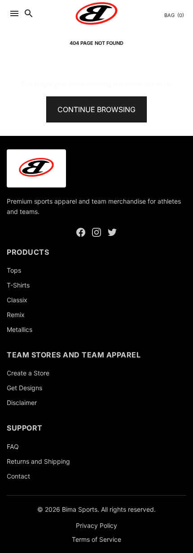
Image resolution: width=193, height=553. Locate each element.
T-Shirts (18, 285)
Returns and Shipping (38, 461)
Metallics (19, 329)
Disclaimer (22, 402)
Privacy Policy (96, 525)
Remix (16, 314)
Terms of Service (96, 539)
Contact (18, 476)
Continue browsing (96, 109)
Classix (17, 300)
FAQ (13, 446)
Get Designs (24, 388)
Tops (14, 270)
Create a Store (28, 373)
